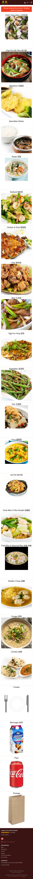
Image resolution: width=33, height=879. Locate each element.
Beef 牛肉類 (16, 298)
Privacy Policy (4, 857)
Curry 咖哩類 (16, 439)
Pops (16, 757)
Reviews (3, 853)
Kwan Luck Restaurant (9, 830)
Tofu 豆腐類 (16, 404)
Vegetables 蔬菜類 (16, 368)
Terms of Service (19, 876)
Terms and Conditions (6, 855)
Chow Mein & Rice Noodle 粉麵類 (16, 510)
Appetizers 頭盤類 (16, 85)
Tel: (5, 865)
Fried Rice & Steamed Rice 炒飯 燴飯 (16, 545)
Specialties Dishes (16, 121)
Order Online (4, 849)
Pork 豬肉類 (16, 262)
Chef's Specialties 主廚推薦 (16, 15)
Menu (2, 847)
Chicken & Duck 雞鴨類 (16, 227)
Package (16, 793)
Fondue (16, 687)
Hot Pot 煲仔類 (16, 474)
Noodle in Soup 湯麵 (16, 581)
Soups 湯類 (16, 156)
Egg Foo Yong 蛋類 (16, 333)
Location (3, 851)
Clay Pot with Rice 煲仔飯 (16, 50)
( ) (29, 2)
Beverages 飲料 (16, 722)
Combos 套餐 (16, 651)
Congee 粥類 (16, 616)
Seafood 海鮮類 (16, 192)
